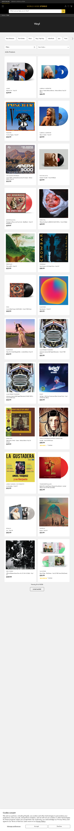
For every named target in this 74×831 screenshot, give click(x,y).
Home (3, 15)
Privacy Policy (40, 821)
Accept (36, 826)
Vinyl (7, 15)
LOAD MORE (37, 589)
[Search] (63, 11)
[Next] (72, 38)
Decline (59, 826)
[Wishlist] (68, 6)
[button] (3, 6)
